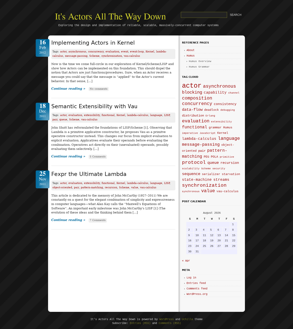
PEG (206, 157)
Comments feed (197, 288)
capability (215, 93)
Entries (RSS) (140, 323)
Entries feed (196, 283)
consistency (225, 104)
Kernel (150, 51)
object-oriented (62, 187)
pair (54, 119)
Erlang (210, 115)
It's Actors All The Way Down (110, 16)
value (134, 187)
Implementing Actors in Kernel (93, 43)
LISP (167, 115)
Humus (191, 55)
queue (63, 119)
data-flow (192, 110)
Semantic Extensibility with (94, 106)
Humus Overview (200, 61)
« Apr (186, 260)
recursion (111, 187)
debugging (227, 110)
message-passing (76, 55)
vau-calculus (132, 55)
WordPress (166, 319)
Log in (191, 277)
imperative (190, 133)
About (191, 50)
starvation (231, 174)
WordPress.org (197, 294)
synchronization (111, 55)
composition (197, 98)
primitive (227, 157)
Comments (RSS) (170, 323)
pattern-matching (92, 187)
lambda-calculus (137, 115)
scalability (191, 168)
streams (221, 180)
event (124, 51)
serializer (211, 174)
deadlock (211, 110)
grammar (215, 127)
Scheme (94, 55)
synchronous (191, 191)
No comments (99, 88)
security (218, 168)
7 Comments (98, 220)
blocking (192, 92)
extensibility (92, 115)
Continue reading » (68, 88)
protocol (194, 162)
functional (108, 115)
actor (63, 51)
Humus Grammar (199, 66)
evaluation (112, 51)
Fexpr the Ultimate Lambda (89, 174)
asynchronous (77, 51)
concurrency (96, 51)
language (156, 115)
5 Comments (98, 156)
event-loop (137, 51)
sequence (191, 174)
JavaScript (208, 133)
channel (233, 93)
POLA (214, 157)
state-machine (197, 180)
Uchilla (187, 319)
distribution (193, 115)
